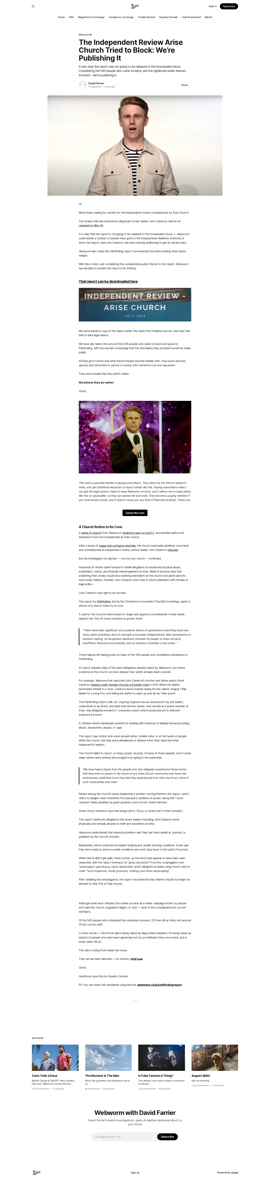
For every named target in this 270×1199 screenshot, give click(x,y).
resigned (173, 550)
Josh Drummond (191, 17)
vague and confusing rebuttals (117, 545)
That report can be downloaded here (108, 281)
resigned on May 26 (91, 225)
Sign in (213, 6)
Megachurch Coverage (91, 17)
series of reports (91, 532)
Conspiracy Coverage (121, 17)
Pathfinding (103, 601)
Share (184, 84)
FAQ (71, 17)
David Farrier (96, 83)
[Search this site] (33, 6)
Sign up (135, 1172)
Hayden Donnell (168, 17)
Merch (208, 17)
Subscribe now (135, 512)
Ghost (234, 1172)
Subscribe (229, 6)
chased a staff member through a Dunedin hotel (120, 684)
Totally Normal (146, 17)
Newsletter (85, 34)
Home (61, 17)
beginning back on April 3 (138, 532)
